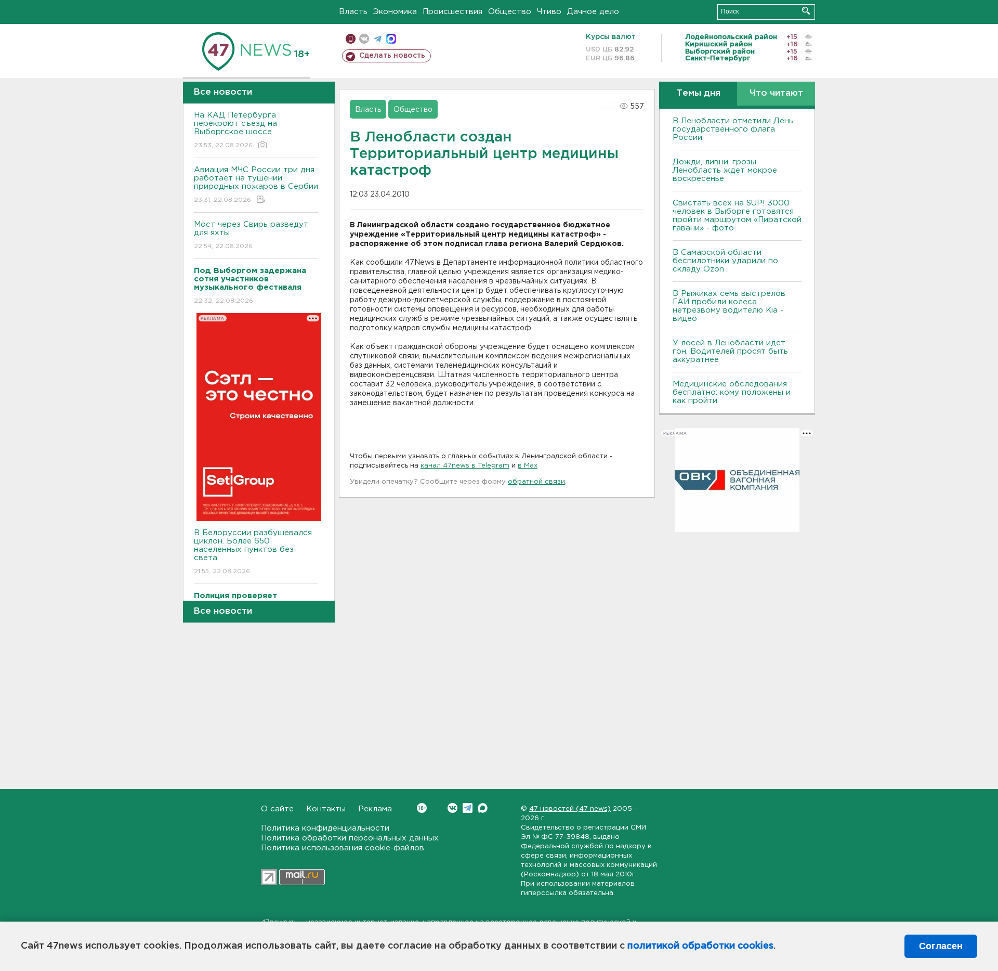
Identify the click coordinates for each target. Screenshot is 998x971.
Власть (353, 11)
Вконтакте (452, 808)
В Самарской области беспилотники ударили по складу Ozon (725, 261)
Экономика (395, 11)
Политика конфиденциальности (325, 828)
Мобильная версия (351, 39)
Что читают (776, 93)
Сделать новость (392, 56)
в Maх (527, 466)
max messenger (391, 39)
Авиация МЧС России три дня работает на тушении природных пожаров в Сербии (256, 184)
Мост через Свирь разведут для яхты (251, 235)
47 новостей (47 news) (570, 809)
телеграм (378, 39)
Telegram (467, 808)
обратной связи (536, 482)
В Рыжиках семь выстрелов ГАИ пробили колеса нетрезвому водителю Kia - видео (729, 306)
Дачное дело (593, 11)
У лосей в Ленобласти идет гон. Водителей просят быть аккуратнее (730, 351)
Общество (509, 11)
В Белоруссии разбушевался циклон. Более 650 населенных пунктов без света (253, 551)
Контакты (326, 809)
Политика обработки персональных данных (350, 838)
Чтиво (549, 11)
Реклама (375, 809)
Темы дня (698, 93)
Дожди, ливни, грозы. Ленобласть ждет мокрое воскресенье (725, 170)
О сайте (277, 809)
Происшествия (452, 11)
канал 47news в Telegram (465, 466)
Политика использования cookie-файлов (342, 848)
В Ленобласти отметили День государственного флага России (733, 129)
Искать (806, 11)
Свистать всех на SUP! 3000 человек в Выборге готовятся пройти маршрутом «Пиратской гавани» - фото (737, 215)
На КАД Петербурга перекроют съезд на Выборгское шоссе (235, 130)
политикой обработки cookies (700, 946)
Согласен (941, 946)
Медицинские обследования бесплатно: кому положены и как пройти (732, 392)
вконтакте (364, 39)
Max (483, 808)
